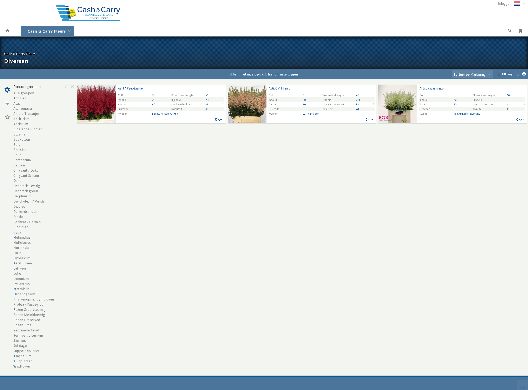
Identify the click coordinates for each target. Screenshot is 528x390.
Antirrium (20, 124)
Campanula (22, 160)
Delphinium (22, 196)
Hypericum (22, 258)
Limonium (21, 279)
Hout (17, 253)
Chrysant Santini (26, 175)
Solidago (20, 346)
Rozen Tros (22, 325)
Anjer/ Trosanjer (26, 114)
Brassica (19, 150)
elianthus (21, 237)
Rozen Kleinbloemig (29, 315)
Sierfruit (19, 340)
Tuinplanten (23, 361)
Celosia (19, 165)
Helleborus (22, 242)
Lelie (17, 273)
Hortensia (21, 248)
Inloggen (504, 3)
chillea (19, 98)
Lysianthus (21, 284)
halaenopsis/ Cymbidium (33, 299)
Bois (16, 145)
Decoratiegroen (25, 191)
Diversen (20, 206)
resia (18, 217)
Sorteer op (462, 74)
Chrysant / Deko (26, 170)
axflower (21, 366)
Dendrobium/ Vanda (29, 201)
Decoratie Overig (26, 186)
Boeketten (21, 139)
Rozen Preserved (26, 320)
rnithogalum (24, 294)
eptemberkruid (26, 330)
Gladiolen (20, 227)
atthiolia (21, 289)
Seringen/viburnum (28, 335)
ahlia (18, 181)
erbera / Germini (27, 222)
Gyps (17, 232)
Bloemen (20, 134)
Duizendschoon (25, 212)
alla (17, 155)
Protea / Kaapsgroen (29, 304)
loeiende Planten (28, 129)
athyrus (20, 268)
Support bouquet (26, 351)
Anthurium (21, 119)
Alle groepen (23, 93)
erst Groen (22, 263)
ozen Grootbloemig (29, 310)
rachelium (22, 356)
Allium (18, 103)
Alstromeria (22, 108)
